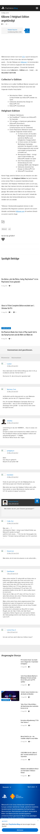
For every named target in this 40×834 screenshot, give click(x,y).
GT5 (23, 57)
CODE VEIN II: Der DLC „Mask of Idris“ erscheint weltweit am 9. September (29, 754)
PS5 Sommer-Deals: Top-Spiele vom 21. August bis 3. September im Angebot (29, 661)
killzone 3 (4, 229)
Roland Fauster (12, 29)
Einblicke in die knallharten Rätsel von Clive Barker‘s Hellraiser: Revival (29, 770)
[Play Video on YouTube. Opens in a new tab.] (14, 698)
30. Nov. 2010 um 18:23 (12, 477)
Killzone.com (20, 211)
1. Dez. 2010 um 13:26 (12, 632)
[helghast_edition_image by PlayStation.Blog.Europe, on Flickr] (15, 50)
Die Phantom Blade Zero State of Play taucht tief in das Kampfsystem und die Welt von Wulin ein (19, 333)
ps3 (10, 229)
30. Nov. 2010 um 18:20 (13, 423)
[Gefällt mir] (10, 286)
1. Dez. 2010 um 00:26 (12, 573)
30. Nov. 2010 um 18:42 (12, 523)
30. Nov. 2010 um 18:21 (12, 453)
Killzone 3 (24, 62)
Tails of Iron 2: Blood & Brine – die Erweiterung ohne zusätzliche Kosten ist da (29, 706)
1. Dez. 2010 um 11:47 (13, 503)
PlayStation (11, 8)
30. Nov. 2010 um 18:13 (12, 366)
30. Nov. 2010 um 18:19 (12, 391)
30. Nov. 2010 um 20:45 (13, 553)
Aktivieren (20, 830)
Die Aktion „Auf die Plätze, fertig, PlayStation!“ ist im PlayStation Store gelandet (19, 280)
